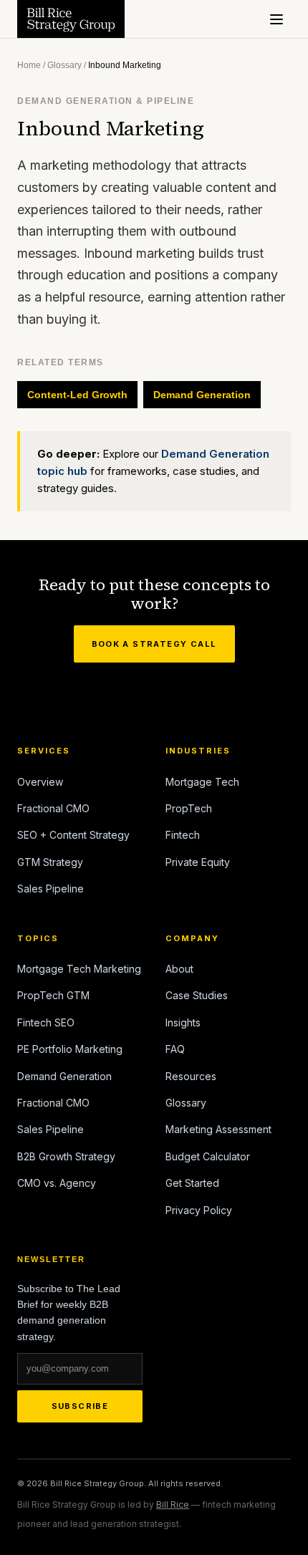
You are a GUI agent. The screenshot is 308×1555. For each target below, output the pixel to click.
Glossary (64, 65)
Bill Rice (172, 1504)
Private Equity (197, 862)
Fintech (182, 835)
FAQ (175, 1049)
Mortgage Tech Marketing (79, 969)
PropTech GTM (53, 995)
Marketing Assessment (218, 1129)
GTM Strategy (50, 862)
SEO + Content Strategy (73, 835)
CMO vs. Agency (56, 1183)
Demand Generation (202, 394)
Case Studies (196, 995)
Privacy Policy (198, 1210)
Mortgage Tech (202, 782)
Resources (190, 1076)
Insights (183, 1022)
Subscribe (80, 1406)
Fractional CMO (53, 808)
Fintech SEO (45, 1022)
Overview (40, 782)
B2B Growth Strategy (66, 1156)
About (179, 969)
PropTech (188, 808)
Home (29, 65)
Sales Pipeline (50, 888)
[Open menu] (276, 19)
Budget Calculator (207, 1156)
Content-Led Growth (77, 394)
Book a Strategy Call (154, 644)
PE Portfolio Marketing (69, 1049)
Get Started (192, 1183)
